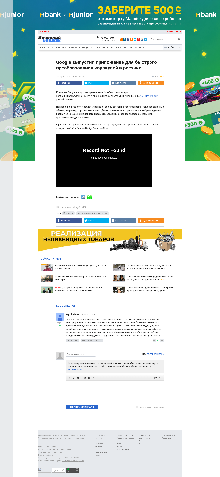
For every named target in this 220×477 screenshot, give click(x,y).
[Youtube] (138, 39)
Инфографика (123, 449)
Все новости (46, 47)
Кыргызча (44, 32)
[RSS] (121, 39)
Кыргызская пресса (125, 438)
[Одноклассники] (131, 39)
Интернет (68, 213)
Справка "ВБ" (144, 444)
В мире (97, 455)
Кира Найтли (72, 314)
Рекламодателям (173, 32)
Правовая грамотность (149, 441)
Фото (119, 444)
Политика (60, 47)
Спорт (110, 47)
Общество (87, 47)
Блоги (119, 441)
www (81, 76)
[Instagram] (142, 39)
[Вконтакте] (124, 39)
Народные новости (125, 435)
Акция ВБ (139, 47)
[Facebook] (128, 39)
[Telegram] (145, 39)
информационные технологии (92, 213)
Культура (100, 47)
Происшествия (124, 47)
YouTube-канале (149, 96)
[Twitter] (135, 39)
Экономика (74, 47)
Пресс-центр (167, 438)
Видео (119, 447)
